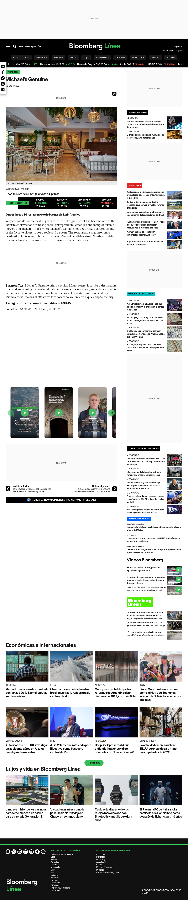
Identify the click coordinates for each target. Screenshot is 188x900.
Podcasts (100, 870)
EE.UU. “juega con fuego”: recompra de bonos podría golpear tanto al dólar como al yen (145, 320)
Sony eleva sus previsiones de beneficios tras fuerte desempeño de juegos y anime (32, 490)
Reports (13, 72)
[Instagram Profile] (25, 851)
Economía (100, 854)
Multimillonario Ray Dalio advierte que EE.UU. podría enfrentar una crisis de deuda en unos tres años (144, 485)
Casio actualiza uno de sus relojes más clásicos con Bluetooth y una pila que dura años (113, 815)
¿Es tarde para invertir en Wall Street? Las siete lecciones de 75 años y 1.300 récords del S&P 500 (146, 461)
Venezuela (55, 867)
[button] (114, 94)
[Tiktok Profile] (37, 851)
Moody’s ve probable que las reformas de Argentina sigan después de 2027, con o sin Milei (115, 692)
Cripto (99, 864)
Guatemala (55, 890)
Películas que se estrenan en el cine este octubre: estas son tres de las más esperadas (91, 490)
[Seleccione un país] (39, 46)
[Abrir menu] (8, 46)
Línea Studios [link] (138, 57)
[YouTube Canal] (19, 851)
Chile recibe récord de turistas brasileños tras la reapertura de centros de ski (70, 692)
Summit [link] (73, 57)
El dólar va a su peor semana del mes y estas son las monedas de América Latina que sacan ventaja (145, 334)
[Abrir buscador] (14, 46)
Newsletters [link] (41, 57)
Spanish (54, 194)
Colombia (55, 864)
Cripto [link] (86, 57)
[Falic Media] (164, 51)
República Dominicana (60, 888)
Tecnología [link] (120, 57)
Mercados (100, 857)
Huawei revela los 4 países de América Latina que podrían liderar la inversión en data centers (145, 124)
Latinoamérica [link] (102, 57)
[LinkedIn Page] (31, 851)
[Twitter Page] (13, 851)
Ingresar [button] (178, 46)
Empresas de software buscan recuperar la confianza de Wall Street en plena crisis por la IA (145, 499)
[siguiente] (114, 488)
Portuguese (35, 194)
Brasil (53, 857)
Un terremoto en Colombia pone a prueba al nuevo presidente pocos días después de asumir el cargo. (146, 580)
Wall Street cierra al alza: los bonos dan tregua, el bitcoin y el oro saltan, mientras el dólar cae (145, 307)
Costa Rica (55, 882)
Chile (53, 870)
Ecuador (54, 875)
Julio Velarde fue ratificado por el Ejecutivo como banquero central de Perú (71, 748)
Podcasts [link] (171, 57)
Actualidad (101, 862)
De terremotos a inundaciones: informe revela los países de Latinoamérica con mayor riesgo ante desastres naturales (145, 615)
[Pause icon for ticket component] (7, 64)
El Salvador (56, 885)
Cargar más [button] (94, 762)
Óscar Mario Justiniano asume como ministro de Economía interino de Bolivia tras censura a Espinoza (160, 694)
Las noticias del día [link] (21, 57)
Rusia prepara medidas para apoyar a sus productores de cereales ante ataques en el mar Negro (146, 195)
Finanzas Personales (105, 867)
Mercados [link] (58, 57)
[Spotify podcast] (43, 851)
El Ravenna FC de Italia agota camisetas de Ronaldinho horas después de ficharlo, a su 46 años (161, 813)
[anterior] (8, 488)
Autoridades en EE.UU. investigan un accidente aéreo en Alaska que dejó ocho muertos (27, 748)
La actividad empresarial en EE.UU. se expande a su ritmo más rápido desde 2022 (158, 748)
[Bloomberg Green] (154, 602)
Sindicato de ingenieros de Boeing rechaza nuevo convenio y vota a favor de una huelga (145, 205)
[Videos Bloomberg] (154, 560)
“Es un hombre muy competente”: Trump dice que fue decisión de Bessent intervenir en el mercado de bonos (146, 225)
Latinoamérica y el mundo (62, 854)
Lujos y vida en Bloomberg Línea (43, 769)
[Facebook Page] (8, 851)
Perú (53, 872)
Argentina (55, 862)
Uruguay (54, 880)
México (54, 859)
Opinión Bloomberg (139, 519)
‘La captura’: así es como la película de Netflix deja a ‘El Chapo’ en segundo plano (67, 813)
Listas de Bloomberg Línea (107, 872)
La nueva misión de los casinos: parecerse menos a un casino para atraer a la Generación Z (26, 813)
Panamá (54, 877)
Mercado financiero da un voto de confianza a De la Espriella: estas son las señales (27, 692)
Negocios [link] (155, 57)
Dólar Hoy (100, 859)
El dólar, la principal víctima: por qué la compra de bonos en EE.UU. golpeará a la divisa (145, 347)
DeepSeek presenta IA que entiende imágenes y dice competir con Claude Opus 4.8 (114, 748)
